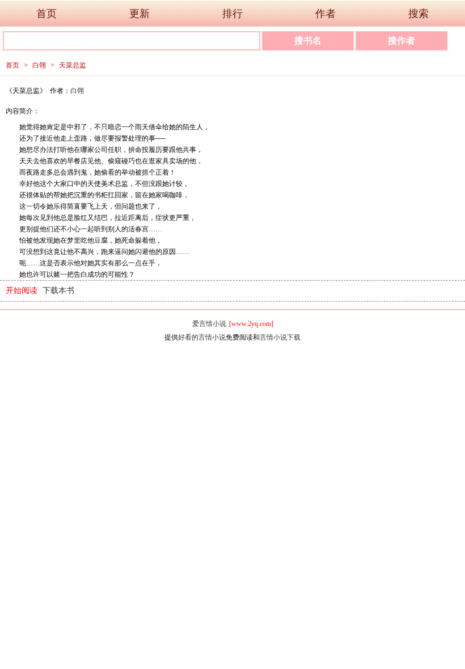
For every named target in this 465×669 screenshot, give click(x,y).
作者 (325, 13)
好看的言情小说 (202, 337)
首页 (46, 13)
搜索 (418, 13)
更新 (139, 13)
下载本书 (58, 290)
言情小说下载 (280, 337)
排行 (232, 13)
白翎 (39, 65)
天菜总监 (72, 65)
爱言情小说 (209, 324)
